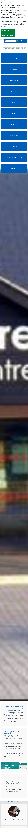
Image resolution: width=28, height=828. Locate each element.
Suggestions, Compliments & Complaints (14, 157)
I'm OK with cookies (8, 30)
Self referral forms (14, 135)
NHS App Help (14, 124)
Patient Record (14, 80)
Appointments (14, 69)
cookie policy (4, 26)
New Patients (14, 58)
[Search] (17, 41)
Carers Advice (14, 168)
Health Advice (14, 102)
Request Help (7, 777)
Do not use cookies (7, 35)
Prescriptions (14, 91)
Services (14, 113)
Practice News (14, 146)
